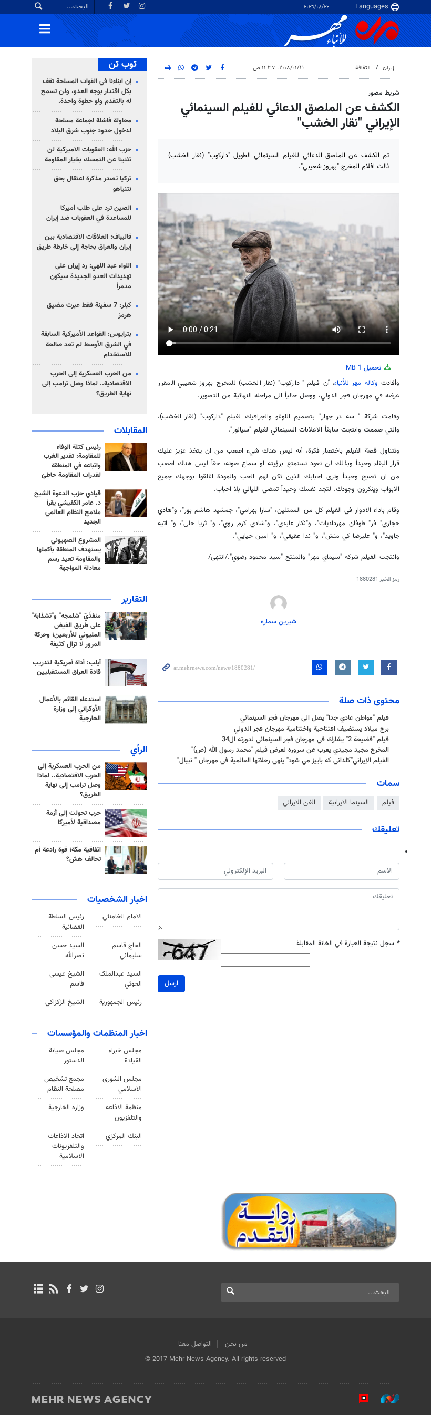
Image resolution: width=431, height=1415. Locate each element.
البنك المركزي (124, 1136)
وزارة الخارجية (66, 1107)
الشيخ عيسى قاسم (66, 979)
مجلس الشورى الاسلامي (122, 1084)
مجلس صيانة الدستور (66, 1055)
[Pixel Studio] (358, 1398)
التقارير (134, 600)
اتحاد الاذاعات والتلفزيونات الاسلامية (66, 1146)
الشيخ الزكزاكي (64, 1002)
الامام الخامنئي (122, 916)
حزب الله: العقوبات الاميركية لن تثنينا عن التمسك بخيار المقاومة (88, 155)
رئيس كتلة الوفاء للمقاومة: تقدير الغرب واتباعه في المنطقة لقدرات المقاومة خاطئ (71, 461)
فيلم (388, 802)
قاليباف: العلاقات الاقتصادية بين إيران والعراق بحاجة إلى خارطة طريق (84, 242)
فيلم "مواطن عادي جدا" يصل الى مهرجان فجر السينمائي (314, 718)
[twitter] (84, 1290)
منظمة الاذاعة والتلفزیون (124, 1112)
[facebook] (68, 1290)
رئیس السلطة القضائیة (66, 921)
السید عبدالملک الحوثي (120, 979)
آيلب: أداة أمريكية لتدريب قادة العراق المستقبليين (67, 668)
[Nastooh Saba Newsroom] (384, 1398)
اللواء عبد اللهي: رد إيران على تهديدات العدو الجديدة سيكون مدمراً (90, 276)
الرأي (138, 750)
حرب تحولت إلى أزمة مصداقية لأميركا (73, 818)
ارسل (171, 983)
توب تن (123, 64)
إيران (388, 68)
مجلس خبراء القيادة (125, 1055)
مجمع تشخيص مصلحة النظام (64, 1084)
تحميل (364, 368)
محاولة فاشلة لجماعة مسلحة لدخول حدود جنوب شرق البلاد (91, 126)
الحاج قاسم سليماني (127, 950)
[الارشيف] (38, 1290)
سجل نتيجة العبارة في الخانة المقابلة (347, 944)
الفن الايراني (299, 802)
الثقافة (363, 68)
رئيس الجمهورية (120, 1002)
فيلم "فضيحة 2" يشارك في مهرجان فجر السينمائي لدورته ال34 (305, 739)
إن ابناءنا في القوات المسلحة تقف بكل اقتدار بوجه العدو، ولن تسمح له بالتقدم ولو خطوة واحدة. (86, 91)
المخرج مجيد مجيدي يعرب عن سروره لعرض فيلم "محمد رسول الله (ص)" (290, 750)
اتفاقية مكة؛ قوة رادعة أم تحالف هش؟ (68, 855)
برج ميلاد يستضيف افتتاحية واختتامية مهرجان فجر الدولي (311, 729)
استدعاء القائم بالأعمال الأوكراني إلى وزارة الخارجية (70, 709)
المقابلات (130, 431)
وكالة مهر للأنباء (356, 383)
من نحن (236, 1344)
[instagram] (99, 1290)
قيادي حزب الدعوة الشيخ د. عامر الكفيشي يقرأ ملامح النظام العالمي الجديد (67, 507)
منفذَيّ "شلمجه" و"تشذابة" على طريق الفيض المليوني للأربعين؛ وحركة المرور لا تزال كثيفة (66, 630)
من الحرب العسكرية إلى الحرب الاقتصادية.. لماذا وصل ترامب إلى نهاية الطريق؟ (86, 383)
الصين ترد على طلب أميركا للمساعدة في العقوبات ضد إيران (88, 213)
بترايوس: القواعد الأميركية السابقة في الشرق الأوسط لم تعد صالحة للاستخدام (86, 344)
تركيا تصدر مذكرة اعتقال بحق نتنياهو (92, 183)
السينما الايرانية (349, 802)
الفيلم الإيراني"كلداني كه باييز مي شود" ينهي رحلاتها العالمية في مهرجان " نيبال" (283, 760)
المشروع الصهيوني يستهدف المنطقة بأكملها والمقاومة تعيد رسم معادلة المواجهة (69, 554)
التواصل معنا (195, 1344)
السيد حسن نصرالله (68, 950)
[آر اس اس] (53, 1290)
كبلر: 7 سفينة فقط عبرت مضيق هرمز (89, 310)
